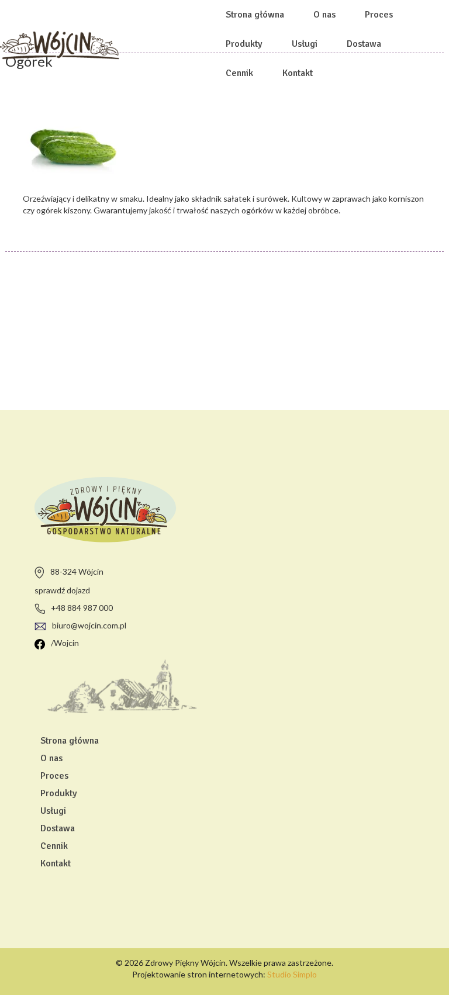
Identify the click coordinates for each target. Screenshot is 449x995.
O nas (324, 14)
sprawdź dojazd (62, 590)
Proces (379, 14)
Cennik (239, 73)
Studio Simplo (292, 974)
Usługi (304, 44)
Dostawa (364, 44)
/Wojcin (65, 643)
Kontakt (297, 73)
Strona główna (255, 14)
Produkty (244, 44)
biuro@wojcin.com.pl (89, 625)
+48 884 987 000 (82, 608)
